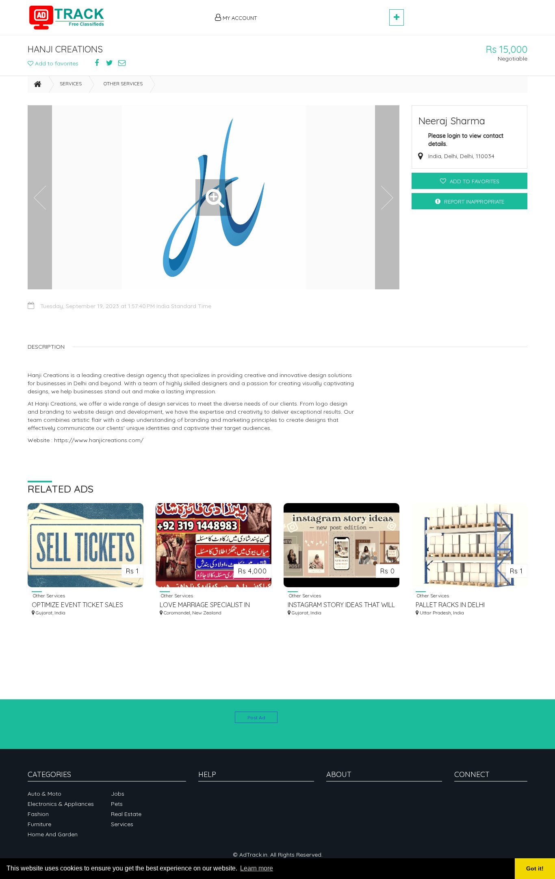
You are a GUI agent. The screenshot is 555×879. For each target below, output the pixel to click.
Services (71, 83)
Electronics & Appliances (61, 803)
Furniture (39, 824)
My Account (239, 18)
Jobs (117, 793)
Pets (117, 803)
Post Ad (256, 717)
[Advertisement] (327, 13)
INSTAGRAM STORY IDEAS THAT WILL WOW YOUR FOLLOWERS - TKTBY (341, 605)
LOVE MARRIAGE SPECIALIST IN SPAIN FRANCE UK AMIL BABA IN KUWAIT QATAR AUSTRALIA (206, 605)
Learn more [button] (256, 868)
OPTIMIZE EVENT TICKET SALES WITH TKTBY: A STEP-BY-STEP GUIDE (85, 605)
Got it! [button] (535, 868)
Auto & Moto (44, 793)
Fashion (38, 814)
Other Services (123, 83)
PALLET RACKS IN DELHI (450, 605)
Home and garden (53, 834)
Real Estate (126, 814)
